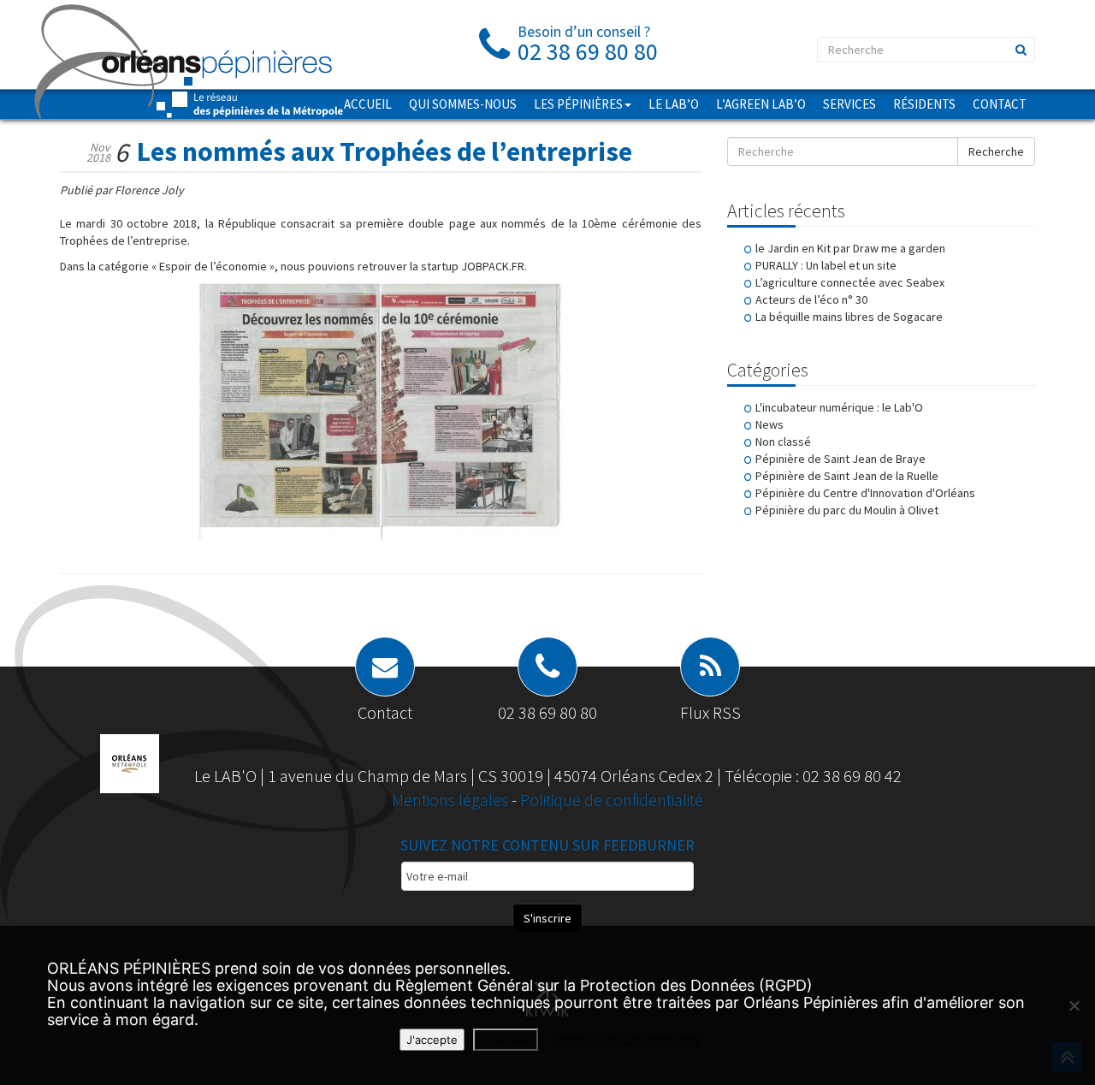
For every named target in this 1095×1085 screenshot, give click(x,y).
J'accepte (432, 1039)
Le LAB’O (673, 104)
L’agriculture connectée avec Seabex (849, 282)
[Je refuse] (1073, 1005)
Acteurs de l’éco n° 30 (811, 299)
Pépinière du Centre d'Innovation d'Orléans (865, 493)
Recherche (996, 151)
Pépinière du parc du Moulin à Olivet (846, 510)
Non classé (783, 441)
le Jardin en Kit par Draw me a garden (850, 248)
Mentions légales (452, 799)
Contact (1000, 104)
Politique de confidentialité (611, 799)
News (769, 424)
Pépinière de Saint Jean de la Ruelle (846, 475)
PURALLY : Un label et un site (826, 265)
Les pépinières (578, 104)
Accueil (368, 104)
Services (849, 104)
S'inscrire (547, 918)
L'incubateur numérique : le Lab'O (839, 407)
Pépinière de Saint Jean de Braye (840, 458)
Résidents (924, 104)
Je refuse (505, 1039)
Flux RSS (710, 712)
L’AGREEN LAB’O (761, 104)
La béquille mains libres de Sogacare (849, 316)
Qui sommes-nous (463, 104)
